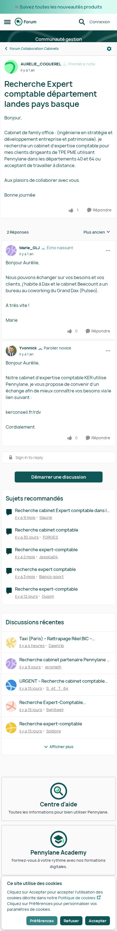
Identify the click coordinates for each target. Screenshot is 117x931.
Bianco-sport (51, 576)
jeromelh (53, 666)
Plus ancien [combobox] (97, 232)
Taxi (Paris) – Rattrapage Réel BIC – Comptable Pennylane (55, 639)
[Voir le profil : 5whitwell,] (11, 706)
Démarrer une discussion (58, 477)
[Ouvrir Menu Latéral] (7, 22)
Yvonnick (28, 347)
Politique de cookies (77, 897)
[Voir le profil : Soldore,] (11, 727)
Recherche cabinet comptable (46, 530)
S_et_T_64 (57, 688)
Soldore (53, 731)
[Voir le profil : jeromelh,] (11, 663)
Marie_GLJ (29, 247)
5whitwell (54, 709)
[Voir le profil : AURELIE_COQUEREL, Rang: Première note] (11, 67)
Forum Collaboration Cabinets (34, 48)
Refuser (71, 920)
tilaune (45, 517)
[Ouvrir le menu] (109, 49)
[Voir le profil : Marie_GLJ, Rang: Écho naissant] (11, 250)
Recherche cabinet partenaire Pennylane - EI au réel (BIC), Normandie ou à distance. (64, 660)
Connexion (100, 21)
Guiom (48, 596)
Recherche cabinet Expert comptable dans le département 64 (62, 510)
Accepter (97, 920)
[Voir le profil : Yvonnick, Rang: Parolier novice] (11, 350)
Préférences (42, 920)
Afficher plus (61, 746)
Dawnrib (56, 645)
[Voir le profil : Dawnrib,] (11, 642)
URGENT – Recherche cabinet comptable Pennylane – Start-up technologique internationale (62, 681)
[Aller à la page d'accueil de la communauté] (25, 22)
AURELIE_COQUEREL (41, 64)
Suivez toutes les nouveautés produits (61, 7)
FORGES (50, 537)
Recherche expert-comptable (46, 550)
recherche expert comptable (45, 569)
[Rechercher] (82, 22)
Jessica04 (48, 556)
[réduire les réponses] (58, 243)
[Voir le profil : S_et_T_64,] (11, 685)
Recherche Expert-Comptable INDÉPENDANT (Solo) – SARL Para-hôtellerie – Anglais (55, 702)
